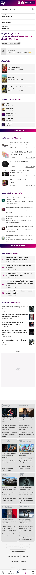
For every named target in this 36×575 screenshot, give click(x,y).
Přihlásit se (30, 2)
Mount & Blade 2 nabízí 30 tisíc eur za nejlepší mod (26, 493)
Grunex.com (5, 326)
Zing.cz (4, 311)
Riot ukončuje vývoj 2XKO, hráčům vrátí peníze (26, 467)
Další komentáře (18, 246)
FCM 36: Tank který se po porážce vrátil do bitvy (9, 499)
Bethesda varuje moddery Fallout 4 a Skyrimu (15, 308)
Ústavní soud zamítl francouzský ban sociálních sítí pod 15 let (15, 315)
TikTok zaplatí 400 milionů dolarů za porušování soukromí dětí (9, 455)
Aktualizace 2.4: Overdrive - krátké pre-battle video (9, 488)
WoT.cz (4, 344)
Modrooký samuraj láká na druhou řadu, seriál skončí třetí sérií (26, 420)
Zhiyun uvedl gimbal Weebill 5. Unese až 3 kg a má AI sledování (26, 521)
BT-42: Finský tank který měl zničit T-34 (15, 341)
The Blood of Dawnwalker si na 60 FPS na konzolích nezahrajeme (9, 427)
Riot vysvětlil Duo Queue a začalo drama (26, 454)
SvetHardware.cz (7, 318)
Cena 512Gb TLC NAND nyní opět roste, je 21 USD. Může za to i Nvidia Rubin (14, 332)
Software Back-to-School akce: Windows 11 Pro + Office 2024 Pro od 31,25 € (26, 529)
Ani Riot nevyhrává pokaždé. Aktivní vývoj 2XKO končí (25, 427)
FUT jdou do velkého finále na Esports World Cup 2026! (12, 323)
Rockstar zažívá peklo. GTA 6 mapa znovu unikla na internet (9, 434)
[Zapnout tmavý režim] (22, 2)
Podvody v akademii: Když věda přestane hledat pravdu (9, 463)
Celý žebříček (18, 130)
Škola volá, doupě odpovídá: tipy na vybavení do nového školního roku (26, 537)
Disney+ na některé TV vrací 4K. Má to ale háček (8, 535)
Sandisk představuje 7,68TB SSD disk (7, 469)
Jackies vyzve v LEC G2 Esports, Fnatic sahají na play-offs (25, 461)
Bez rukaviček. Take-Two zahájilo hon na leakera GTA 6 (26, 434)
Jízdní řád (5, 61)
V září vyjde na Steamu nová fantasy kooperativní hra (26, 500)
